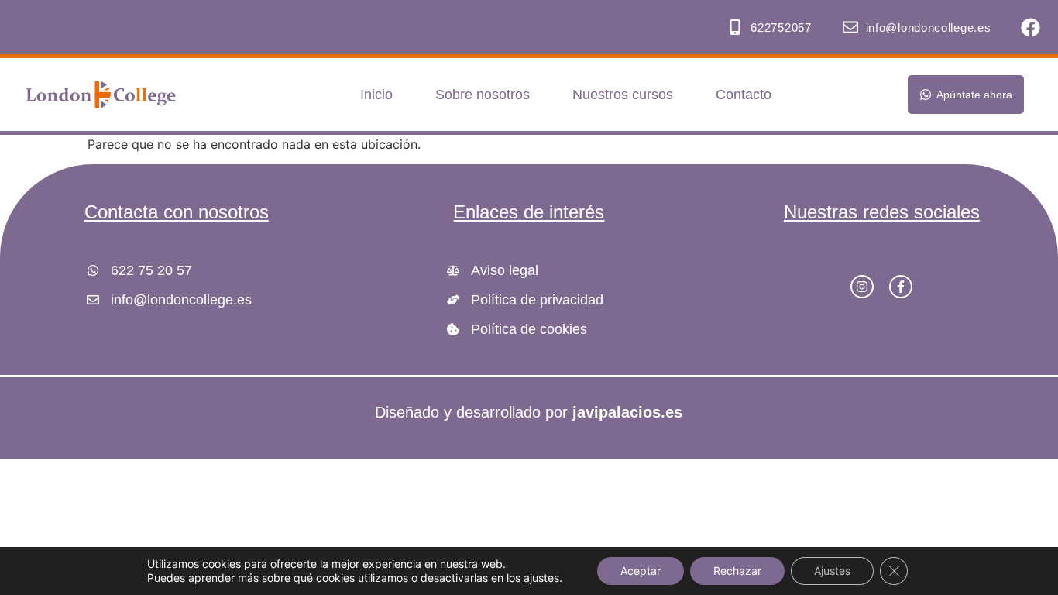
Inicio (376, 94)
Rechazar (737, 570)
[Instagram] (862, 286)
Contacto (743, 94)
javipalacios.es (627, 412)
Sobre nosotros (482, 94)
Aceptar (640, 570)
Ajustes (832, 570)
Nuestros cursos (622, 94)
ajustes (541, 577)
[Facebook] (1030, 27)
